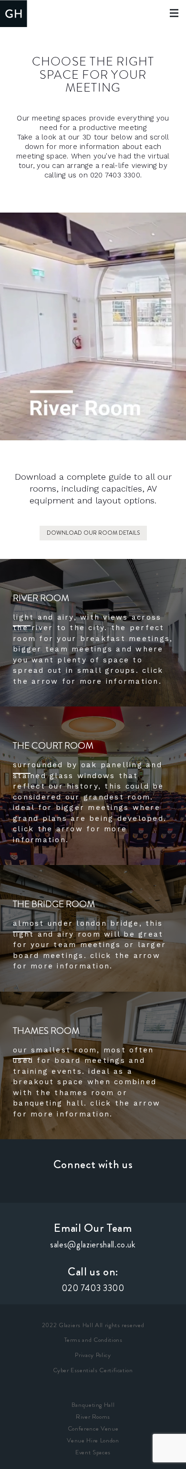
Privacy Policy (93, 1354)
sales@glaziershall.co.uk (93, 1244)
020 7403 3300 (93, 1288)
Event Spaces (93, 1452)
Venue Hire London (93, 1440)
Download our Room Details (93, 533)
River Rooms (93, 1416)
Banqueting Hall (93, 1404)
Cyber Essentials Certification (93, 1370)
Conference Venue (93, 1428)
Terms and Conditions (93, 1339)
